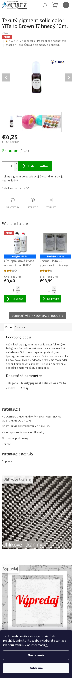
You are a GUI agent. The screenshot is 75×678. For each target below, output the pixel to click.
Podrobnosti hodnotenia (51, 41)
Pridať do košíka (38, 166)
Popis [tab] (8, 327)
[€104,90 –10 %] (55, 243)
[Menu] (66, 5)
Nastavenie (36, 655)
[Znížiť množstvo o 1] (16, 168)
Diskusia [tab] (20, 327)
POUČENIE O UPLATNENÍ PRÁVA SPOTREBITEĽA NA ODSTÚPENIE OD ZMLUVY (31, 418)
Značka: (32, 45)
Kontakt (6, 444)
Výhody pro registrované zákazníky (23, 433)
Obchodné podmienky (15, 438)
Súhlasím (36, 668)
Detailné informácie (13, 188)
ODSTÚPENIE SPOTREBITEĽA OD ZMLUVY (26, 427)
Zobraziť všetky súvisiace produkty (37, 315)
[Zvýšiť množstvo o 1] (16, 164)
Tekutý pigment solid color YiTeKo (43, 383)
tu (46, 645)
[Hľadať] (45, 5)
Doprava (7, 461)
